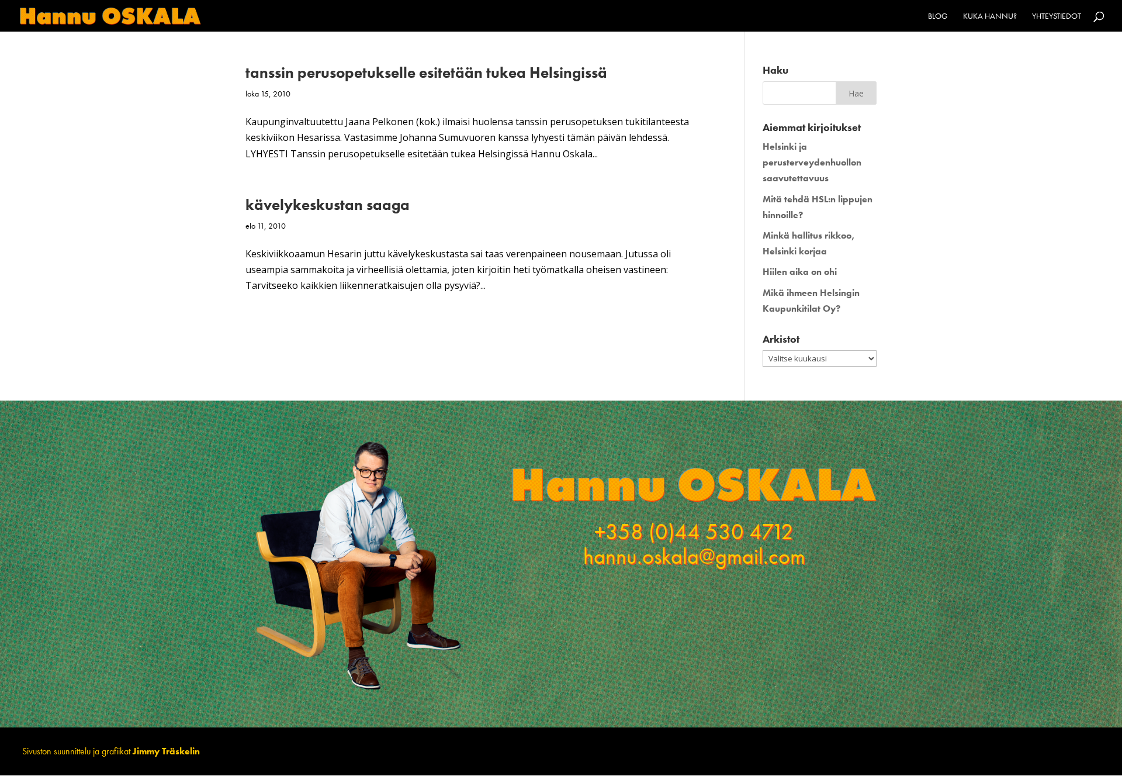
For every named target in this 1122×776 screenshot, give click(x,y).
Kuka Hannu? (990, 16)
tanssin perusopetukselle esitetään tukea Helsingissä (426, 72)
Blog (938, 16)
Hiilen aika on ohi (800, 271)
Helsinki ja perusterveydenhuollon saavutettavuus (812, 162)
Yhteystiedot (1056, 16)
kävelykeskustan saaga (327, 205)
